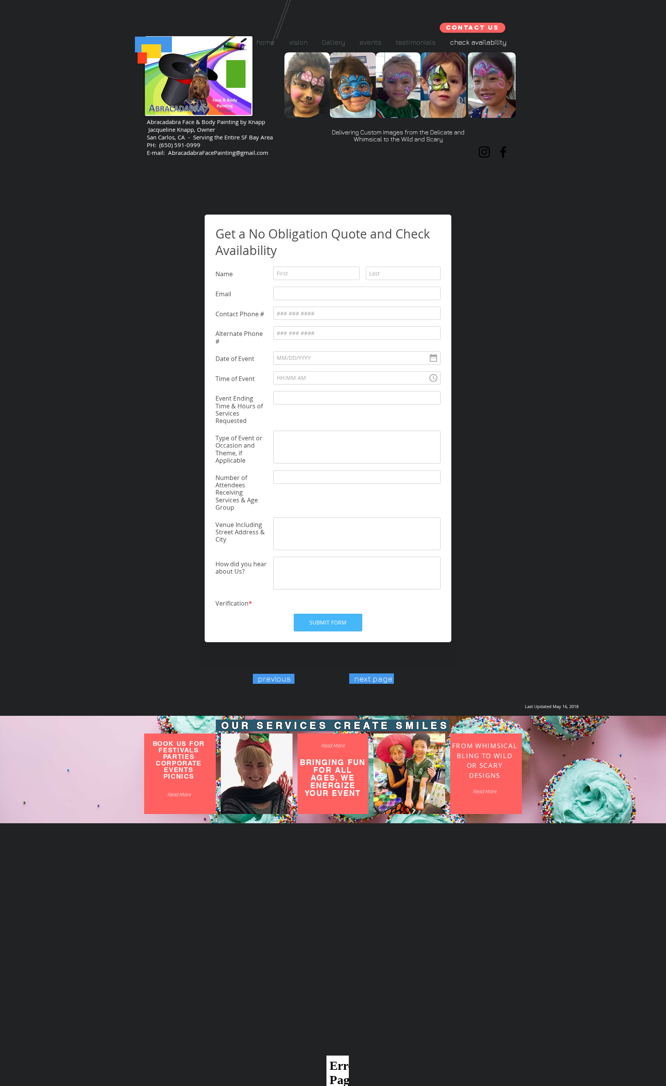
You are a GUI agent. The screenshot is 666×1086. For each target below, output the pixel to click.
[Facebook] (503, 151)
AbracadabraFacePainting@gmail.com (218, 152)
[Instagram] (484, 151)
